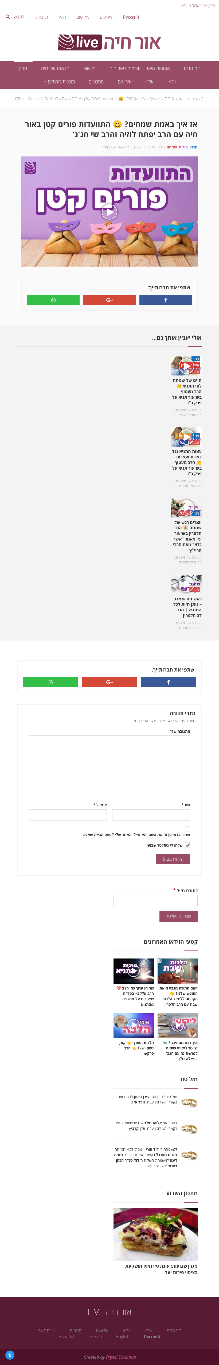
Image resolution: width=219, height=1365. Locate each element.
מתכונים (96, 81)
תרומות (42, 17)
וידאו (62, 17)
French (95, 1337)
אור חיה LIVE (109, 1311)
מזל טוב (83, 17)
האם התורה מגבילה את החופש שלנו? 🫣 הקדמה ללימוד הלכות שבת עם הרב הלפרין (178, 996)
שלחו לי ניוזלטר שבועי (165, 845)
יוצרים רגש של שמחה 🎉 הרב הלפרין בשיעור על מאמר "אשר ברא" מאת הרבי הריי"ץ (187, 536)
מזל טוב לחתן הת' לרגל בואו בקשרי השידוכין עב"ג (148, 1099)
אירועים (106, 17)
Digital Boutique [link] (120, 1357)
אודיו (149, 81)
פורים (169, 99)
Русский (131, 17)
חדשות (89, 68)
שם (186, 804)
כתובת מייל (185, 890)
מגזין (23, 68)
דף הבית (192, 68)
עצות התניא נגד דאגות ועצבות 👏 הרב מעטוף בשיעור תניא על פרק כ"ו (187, 462)
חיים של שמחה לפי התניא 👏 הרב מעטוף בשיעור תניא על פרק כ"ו (187, 391)
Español (66, 1337)
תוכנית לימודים (60, 81)
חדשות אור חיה (55, 68)
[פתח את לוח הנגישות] (9, 1355)
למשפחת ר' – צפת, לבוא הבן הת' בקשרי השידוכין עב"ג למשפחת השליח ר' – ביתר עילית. (145, 1157)
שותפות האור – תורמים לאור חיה (140, 68)
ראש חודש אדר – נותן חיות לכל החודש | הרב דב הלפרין (187, 607)
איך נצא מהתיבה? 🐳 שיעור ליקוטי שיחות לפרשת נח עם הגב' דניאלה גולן (180, 1050)
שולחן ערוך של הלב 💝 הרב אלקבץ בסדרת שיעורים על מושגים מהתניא (135, 996)
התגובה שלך (180, 731)
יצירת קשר (46, 1330)
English (123, 1337)
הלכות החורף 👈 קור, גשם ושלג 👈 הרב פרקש (136, 1048)
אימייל (100, 804)
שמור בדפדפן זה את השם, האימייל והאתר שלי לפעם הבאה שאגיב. (135, 834)
